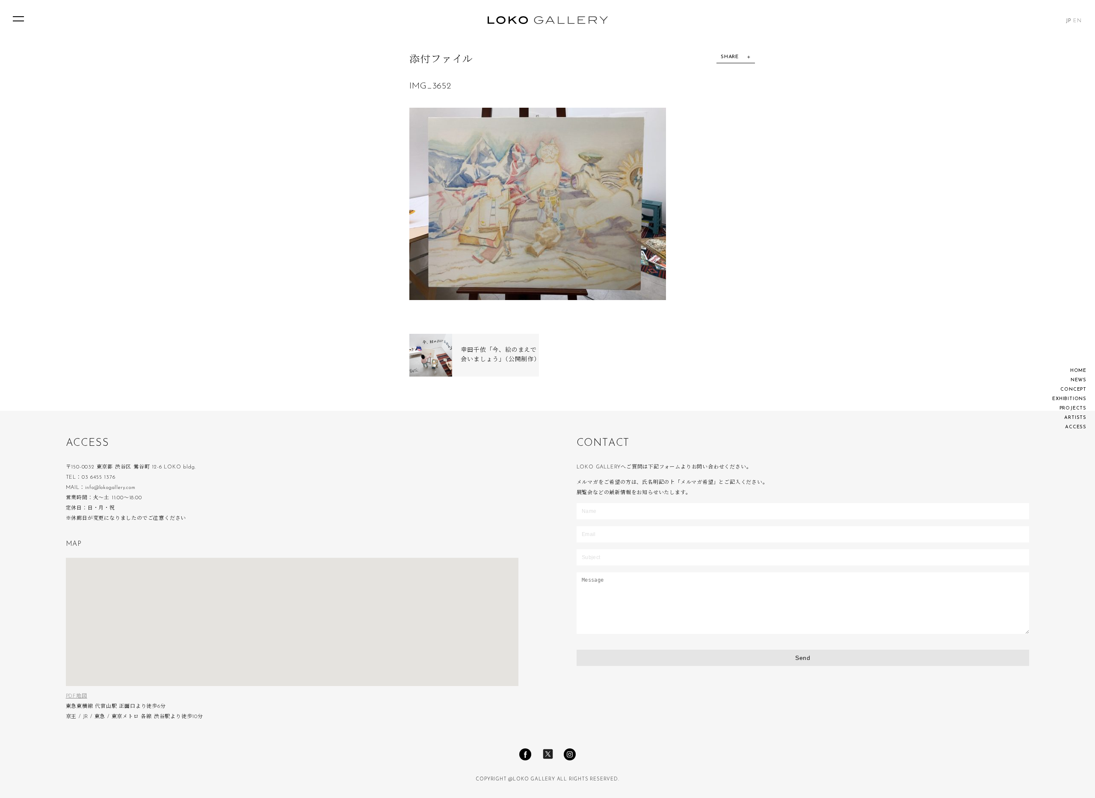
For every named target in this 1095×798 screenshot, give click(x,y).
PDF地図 (76, 696)
